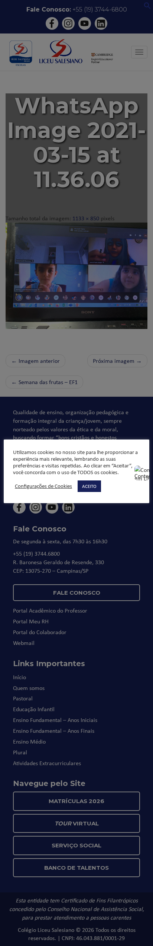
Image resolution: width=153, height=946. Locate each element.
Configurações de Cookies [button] (43, 486)
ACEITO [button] (89, 486)
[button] (147, 7)
